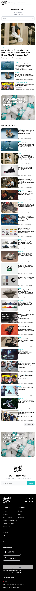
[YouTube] (26, 502)
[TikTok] (29, 502)
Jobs (19, 514)
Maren (7, 58)
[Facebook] (29, 498)
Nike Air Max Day (7, 517)
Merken (5, 511)
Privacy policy (16, 587)
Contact (5, 535)
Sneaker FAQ (6, 526)
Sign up (30, 483)
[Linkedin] (32, 502)
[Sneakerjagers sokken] (18, 107)
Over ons (20, 511)
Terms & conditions (7, 587)
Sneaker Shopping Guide (10, 520)
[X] (32, 498)
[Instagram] (26, 498)
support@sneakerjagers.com (13, 570)
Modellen (5, 514)
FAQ (4, 538)
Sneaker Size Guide (8, 523)
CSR (4, 542)
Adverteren (21, 517)
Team (3, 47)
